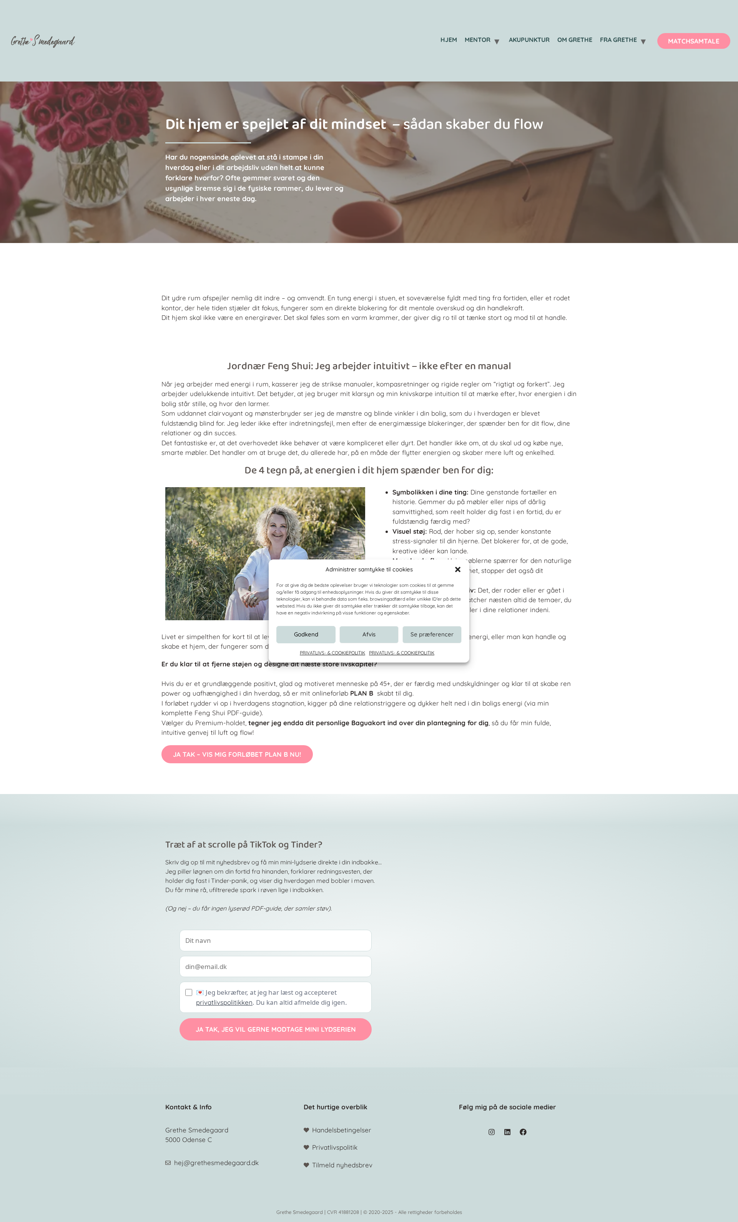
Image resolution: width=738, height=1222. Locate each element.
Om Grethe (574, 39)
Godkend (306, 634)
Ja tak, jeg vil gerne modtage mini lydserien (276, 1029)
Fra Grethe (618, 39)
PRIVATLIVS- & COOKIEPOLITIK (332, 653)
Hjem (448, 39)
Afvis (369, 634)
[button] (458, 569)
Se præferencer (432, 634)
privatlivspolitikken (224, 1002)
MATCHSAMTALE (694, 41)
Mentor (477, 39)
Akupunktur (529, 39)
